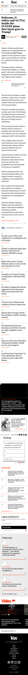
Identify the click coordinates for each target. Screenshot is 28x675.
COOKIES (14, 669)
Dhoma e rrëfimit (14, 653)
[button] (24, 223)
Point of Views (14, 652)
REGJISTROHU (7, 527)
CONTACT (14, 665)
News (14, 645)
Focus (14, 647)
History (14, 656)
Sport (14, 658)
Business (14, 650)
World (14, 655)
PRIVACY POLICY (14, 667)
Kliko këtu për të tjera (19, 429)
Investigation (14, 648)
